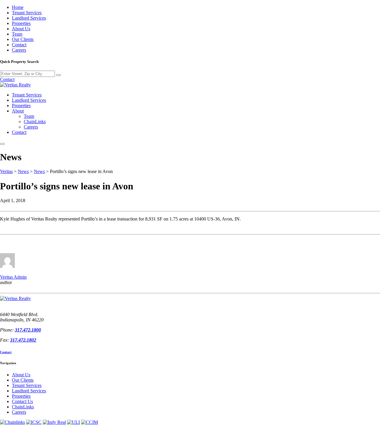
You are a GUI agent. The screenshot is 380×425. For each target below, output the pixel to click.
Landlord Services (29, 17)
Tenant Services (27, 12)
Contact (19, 44)
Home (17, 7)
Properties (21, 23)
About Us (21, 28)
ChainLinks (35, 121)
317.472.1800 (28, 329)
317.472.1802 (23, 339)
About (18, 110)
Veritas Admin (13, 277)
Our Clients (23, 39)
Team (17, 34)
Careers (19, 50)
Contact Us (22, 401)
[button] (2, 144)
